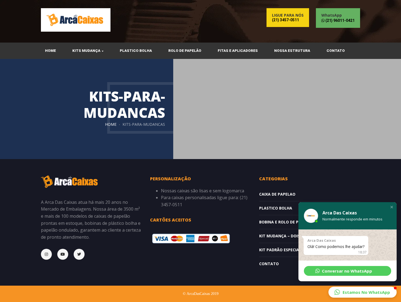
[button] (391, 207)
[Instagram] (49, 254)
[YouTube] (65, 254)
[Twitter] (82, 254)
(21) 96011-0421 (340, 20)
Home (110, 124)
